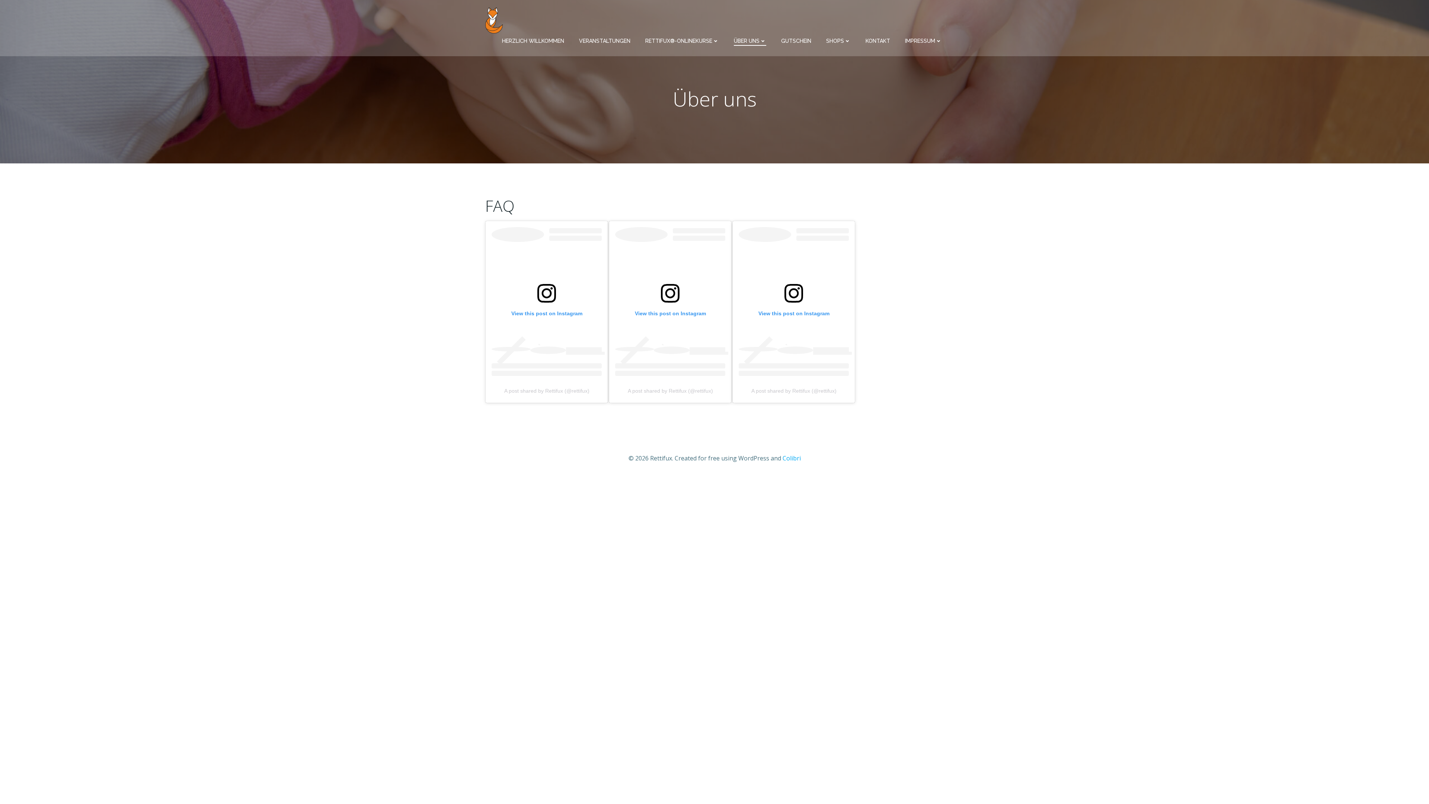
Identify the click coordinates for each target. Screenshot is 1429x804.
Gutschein (796, 41)
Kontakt (878, 41)
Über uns (747, 41)
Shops (835, 41)
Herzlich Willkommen (533, 41)
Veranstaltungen (604, 41)
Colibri (792, 458)
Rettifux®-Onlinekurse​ (678, 41)
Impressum (920, 41)
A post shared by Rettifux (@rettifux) (546, 391)
